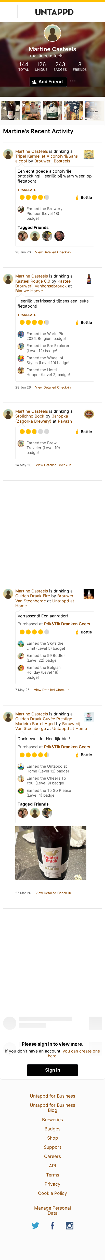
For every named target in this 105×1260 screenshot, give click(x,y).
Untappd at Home (69, 728)
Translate (27, 190)
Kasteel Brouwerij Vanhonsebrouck (43, 283)
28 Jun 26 (23, 252)
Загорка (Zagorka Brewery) (41, 418)
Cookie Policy (52, 1193)
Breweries (52, 1119)
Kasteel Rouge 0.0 (32, 281)
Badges (52, 1128)
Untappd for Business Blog (52, 1107)
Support (52, 1147)
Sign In (52, 1070)
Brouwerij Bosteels (52, 160)
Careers (52, 1156)
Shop (52, 1138)
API (52, 1165)
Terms (52, 1175)
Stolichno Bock (29, 416)
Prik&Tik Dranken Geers (67, 623)
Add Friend (50, 81)
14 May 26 (23, 465)
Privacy (52, 1184)
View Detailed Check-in (53, 252)
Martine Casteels (31, 151)
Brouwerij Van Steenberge (45, 598)
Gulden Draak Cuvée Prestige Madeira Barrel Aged (43, 721)
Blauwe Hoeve (29, 290)
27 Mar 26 (23, 893)
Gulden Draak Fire (32, 595)
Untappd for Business (52, 1096)
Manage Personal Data (52, 1210)
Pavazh (65, 421)
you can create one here (74, 1053)
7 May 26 (22, 690)
